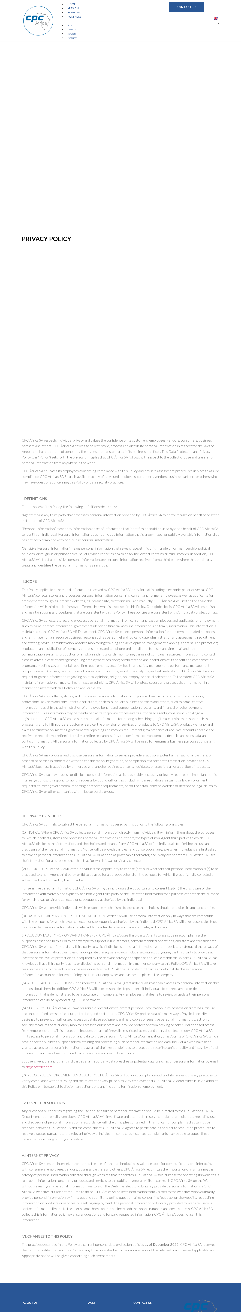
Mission (72, 30)
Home (71, 25)
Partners (74, 16)
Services (72, 34)
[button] (109, 21)
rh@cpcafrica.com (39, 1067)
